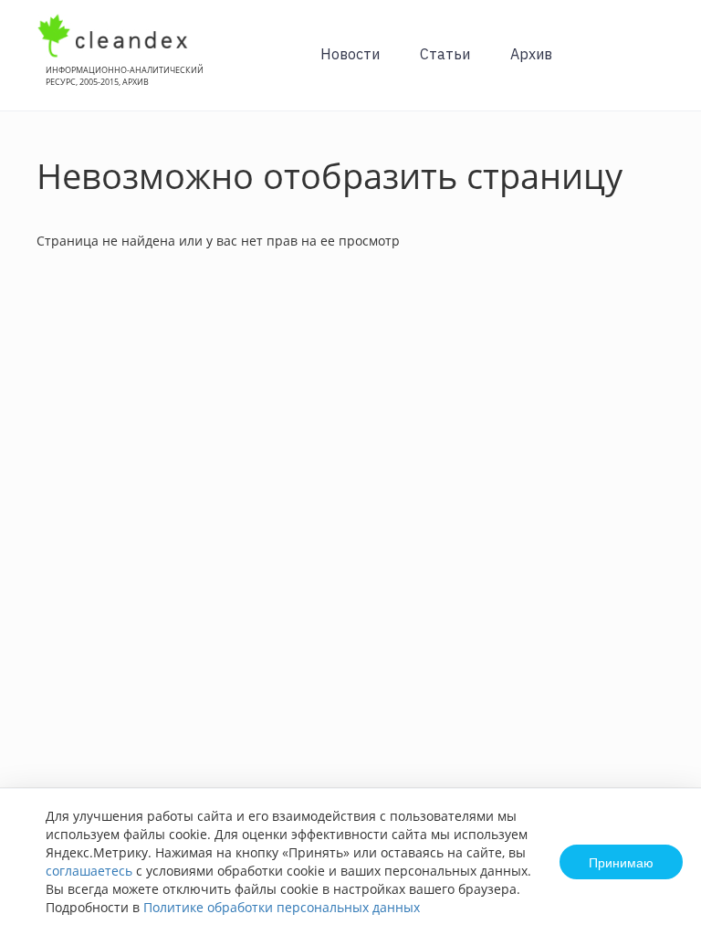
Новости (350, 54)
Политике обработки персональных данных (281, 907)
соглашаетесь (89, 870)
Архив (531, 54)
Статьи (445, 54)
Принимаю (621, 862)
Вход (659, 65)
